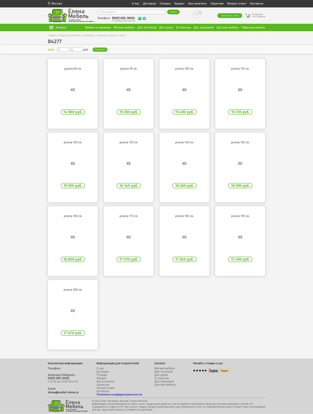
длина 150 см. (240, 142)
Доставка (149, 3)
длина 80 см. (73, 68)
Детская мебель (165, 384)
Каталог (61, 27)
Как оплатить (197, 3)
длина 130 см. (128, 142)
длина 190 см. (240, 216)
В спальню (162, 378)
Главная (52, 35)
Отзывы (165, 3)
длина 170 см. (128, 216)
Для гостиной (164, 371)
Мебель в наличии (98, 27)
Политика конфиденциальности (119, 394)
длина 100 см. (184, 68)
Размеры (89, 35)
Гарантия (217, 3)
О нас (135, 3)
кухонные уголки (106, 35)
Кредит (179, 3)
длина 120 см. (73, 142)
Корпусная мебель (70, 35)
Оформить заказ (230, 15)
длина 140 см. (184, 142)
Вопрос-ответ (236, 3)
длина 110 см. (240, 68)
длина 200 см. (72, 289)
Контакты (256, 3)
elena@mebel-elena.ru (63, 392)
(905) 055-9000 (123, 18)
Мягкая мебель (165, 368)
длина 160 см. (73, 216)
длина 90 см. (128, 68)
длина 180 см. (184, 216)
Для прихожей (164, 381)
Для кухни (161, 375)
